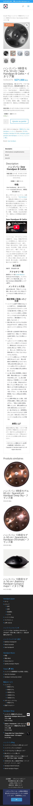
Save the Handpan (10, 674)
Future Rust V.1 (9, 661)
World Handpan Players (11, 768)
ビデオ (9, 614)
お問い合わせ (8, 623)
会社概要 (8, 779)
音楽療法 (9, 612)
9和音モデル (21, 16)
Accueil (5, 16)
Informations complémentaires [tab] (14, 152)
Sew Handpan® (9, 647)
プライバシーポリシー (19, 779)
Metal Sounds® (9, 644)
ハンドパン (14, 16)
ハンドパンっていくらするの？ (13, 748)
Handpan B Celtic (14, 133)
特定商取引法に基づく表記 (15, 781)
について (7, 604)
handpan (6, 133)
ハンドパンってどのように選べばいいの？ (16, 745)
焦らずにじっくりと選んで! (12, 753)
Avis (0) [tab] (7, 158)
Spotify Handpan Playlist (12, 664)
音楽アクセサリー (9, 705)
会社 (8, 606)
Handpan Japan (24, 133)
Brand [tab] (7, 155)
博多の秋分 (8, 658)
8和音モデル (10, 687)
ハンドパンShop (9, 617)
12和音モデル (11, 695)
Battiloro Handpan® (10, 642)
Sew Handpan (13, 135)
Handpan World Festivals (12, 766)
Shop (9, 16)
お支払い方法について (15, 783)
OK (16, 799)
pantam (5, 135)
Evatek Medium (20, 274)
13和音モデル (11, 698)
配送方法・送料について (15, 785)
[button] (27, 25)
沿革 (8, 609)
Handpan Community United (13, 677)
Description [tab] (8, 149)
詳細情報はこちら (20, 795)
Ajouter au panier (19, 121)
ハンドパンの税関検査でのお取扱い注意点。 (17, 671)
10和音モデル (11, 692)
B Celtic (25, 131)
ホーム (6, 601)
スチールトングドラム (11, 700)
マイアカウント (9, 620)
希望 (6, 655)
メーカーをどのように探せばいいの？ (15, 750)
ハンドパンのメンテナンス (15, 787)
